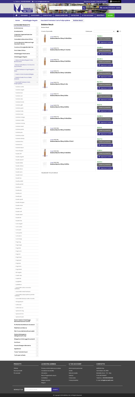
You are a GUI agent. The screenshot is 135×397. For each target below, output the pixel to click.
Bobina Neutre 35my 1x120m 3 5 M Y (62, 141)
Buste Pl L (18, 187)
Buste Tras (19, 221)
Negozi (43, 383)
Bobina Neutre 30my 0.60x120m (61, 38)
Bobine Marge (20, 117)
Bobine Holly (19, 111)
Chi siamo (24, 15)
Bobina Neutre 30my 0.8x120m (60, 61)
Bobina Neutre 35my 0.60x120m (60, 118)
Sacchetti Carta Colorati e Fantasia (23, 288)
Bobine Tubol (20, 147)
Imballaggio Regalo (20, 57)
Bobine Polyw (20, 135)
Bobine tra (19, 144)
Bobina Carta (20, 87)
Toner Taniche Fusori (21, 352)
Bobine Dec (19, 99)
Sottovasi (18, 305)
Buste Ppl (19, 196)
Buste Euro (19, 172)
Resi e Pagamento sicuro (48, 375)
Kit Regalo (19, 272)
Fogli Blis (18, 248)
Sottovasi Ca (19, 308)
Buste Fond (19, 175)
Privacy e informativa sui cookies (51, 368)
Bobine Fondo (20, 102)
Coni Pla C (19, 236)
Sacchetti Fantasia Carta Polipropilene (22, 82)
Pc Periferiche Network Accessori (24, 325)
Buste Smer (19, 205)
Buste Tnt (18, 217)
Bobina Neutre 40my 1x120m (59, 164)
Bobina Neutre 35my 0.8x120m (60, 130)
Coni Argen (19, 224)
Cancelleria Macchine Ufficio (23, 39)
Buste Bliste (19, 163)
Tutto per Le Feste (19, 355)
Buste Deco (19, 169)
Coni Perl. (18, 230)
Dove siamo (35, 15)
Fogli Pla (18, 263)
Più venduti (17, 373)
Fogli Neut (18, 257)
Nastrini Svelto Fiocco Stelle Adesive (23, 78)
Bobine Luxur (19, 114)
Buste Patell (19, 181)
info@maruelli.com (43, 1)
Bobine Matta (20, 120)
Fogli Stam (19, 269)
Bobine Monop (20, 123)
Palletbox (19, 284)
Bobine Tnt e (19, 141)
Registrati (100, 15)
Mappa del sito (45, 380)
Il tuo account (87, 15)
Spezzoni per (20, 317)
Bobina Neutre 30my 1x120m (59, 107)
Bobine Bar (19, 93)
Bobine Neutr (20, 126)
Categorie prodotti (22, 25)
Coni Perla (19, 233)
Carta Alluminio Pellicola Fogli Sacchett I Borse (24, 43)
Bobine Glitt (19, 105)
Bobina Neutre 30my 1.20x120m (60, 73)
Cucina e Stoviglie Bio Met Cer (23, 47)
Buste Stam (19, 214)
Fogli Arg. (18, 242)
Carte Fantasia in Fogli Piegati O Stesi (24, 70)
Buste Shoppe (20, 202)
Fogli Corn (19, 251)
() (115, 1)
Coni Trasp (19, 239)
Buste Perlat (19, 184)
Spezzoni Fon (20, 314)
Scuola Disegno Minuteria (22, 345)
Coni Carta (19, 227)
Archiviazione (18, 28)
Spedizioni (17, 349)
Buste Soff (19, 211)
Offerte (16, 368)
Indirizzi (71, 375)
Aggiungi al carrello (105, 42)
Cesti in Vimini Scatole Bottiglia (25, 74)
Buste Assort (19, 160)
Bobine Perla (20, 129)
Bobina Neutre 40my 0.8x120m (60, 153)
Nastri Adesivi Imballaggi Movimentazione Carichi (22, 320)
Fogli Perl (18, 260)
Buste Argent (20, 157)
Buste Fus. (19, 178)
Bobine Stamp (20, 138)
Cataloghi (75, 15)
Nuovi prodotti (18, 371)
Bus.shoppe (19, 151)
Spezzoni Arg (20, 311)
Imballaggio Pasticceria (22, 54)
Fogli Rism (18, 266)
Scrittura (17, 342)
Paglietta (18, 281)
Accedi (93, 1)
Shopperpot (19, 301)
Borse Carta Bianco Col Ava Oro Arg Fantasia (24, 65)
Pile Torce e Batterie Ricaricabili (24, 331)
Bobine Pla (19, 132)
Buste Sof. (19, 208)
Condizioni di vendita (47, 371)
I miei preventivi (73, 380)
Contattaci (47, 15)
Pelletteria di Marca (20, 328)
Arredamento (18, 31)
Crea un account (101, 1)
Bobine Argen (20, 90)
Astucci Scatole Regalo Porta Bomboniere (23, 60)
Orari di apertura (61, 15)
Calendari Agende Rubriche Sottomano (23, 35)
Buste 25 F (19, 154)
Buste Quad (19, 199)
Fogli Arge (19, 245)
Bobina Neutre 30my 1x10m (59, 95)
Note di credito (73, 373)
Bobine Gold (19, 108)
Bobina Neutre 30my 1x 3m (59, 84)
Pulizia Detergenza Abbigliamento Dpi (20, 335)
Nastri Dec (19, 275)
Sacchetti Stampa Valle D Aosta (25, 298)
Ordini (70, 371)
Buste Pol (19, 193)
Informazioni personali (75, 368)
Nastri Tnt (18, 278)
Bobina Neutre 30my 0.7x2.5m (60, 50)
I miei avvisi (72, 378)
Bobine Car (19, 96)
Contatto (100, 364)
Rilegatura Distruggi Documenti (24, 339)
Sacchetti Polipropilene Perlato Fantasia (25, 295)
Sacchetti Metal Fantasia (23, 291)
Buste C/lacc (20, 166)
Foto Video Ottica (19, 50)
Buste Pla (19, 190)
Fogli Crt (18, 254)
